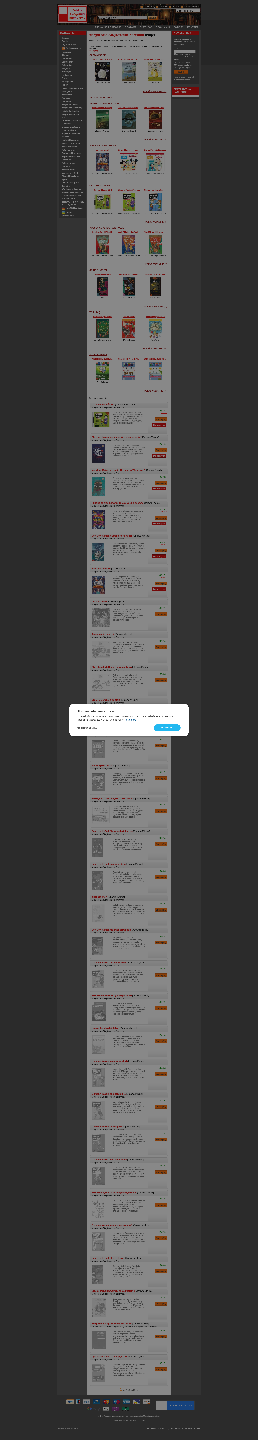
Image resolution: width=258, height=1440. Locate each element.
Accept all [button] (167, 727)
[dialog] (129, 720)
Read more (130, 719)
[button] (87, 727)
